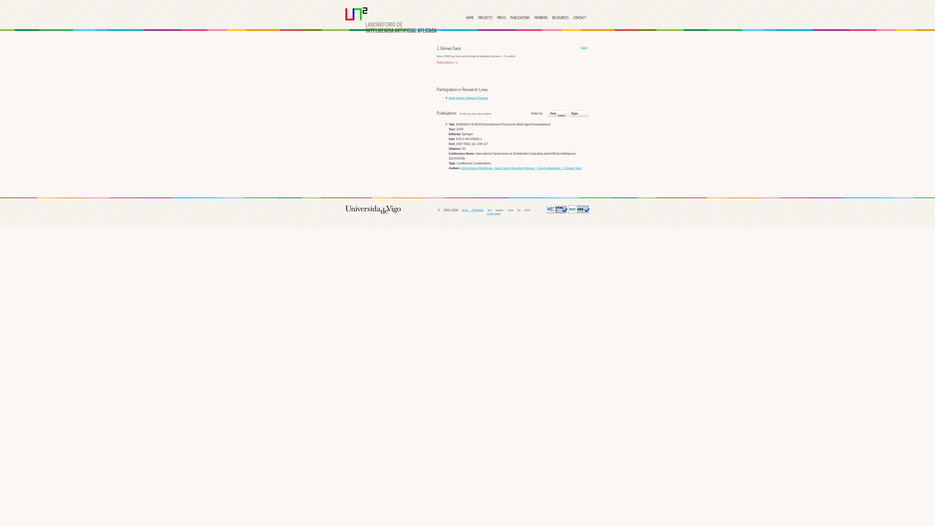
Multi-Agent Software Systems (468, 98)
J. (457, 62)
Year (553, 113)
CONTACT (579, 18)
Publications (445, 62)
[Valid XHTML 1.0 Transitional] (557, 212)
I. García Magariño (548, 168)
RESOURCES (560, 18)
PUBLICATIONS (520, 18)
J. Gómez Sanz (572, 168)
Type (574, 113)
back (584, 47)
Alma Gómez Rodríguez (477, 168)
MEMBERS (541, 18)
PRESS (501, 18)
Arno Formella (472, 210)
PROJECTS (485, 18)
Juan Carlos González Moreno (514, 168)
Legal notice (493, 213)
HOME (470, 18)
